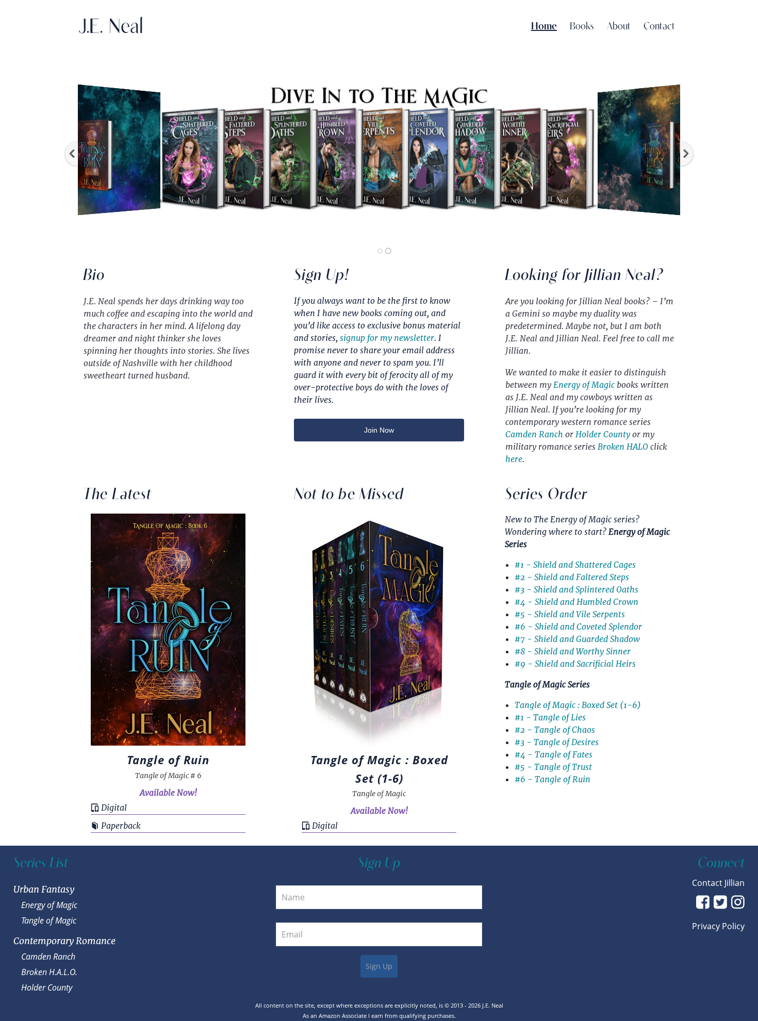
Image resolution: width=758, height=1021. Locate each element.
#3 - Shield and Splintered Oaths (576, 589)
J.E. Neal (110, 27)
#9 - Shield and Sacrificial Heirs (575, 663)
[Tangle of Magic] (380, 251)
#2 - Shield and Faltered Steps (572, 577)
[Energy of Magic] (388, 251)
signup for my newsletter (387, 338)
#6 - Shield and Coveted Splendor (578, 626)
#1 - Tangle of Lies (550, 717)
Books (582, 27)
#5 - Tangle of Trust (553, 767)
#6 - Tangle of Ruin (552, 779)
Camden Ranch (534, 434)
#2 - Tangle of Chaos (555, 729)
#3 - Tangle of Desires (557, 742)
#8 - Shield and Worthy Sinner (573, 651)
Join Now (379, 430)
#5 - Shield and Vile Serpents (570, 614)
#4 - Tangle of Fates (553, 754)
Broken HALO (623, 446)
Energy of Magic (584, 385)
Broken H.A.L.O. (49, 972)
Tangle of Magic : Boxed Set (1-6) (578, 705)
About (619, 27)
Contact (659, 27)
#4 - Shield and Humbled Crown (576, 602)
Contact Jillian (718, 882)
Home (544, 27)
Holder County (602, 434)
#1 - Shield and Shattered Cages (575, 564)
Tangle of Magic (48, 920)
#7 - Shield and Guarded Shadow (577, 639)
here (513, 459)
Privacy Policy (718, 926)
